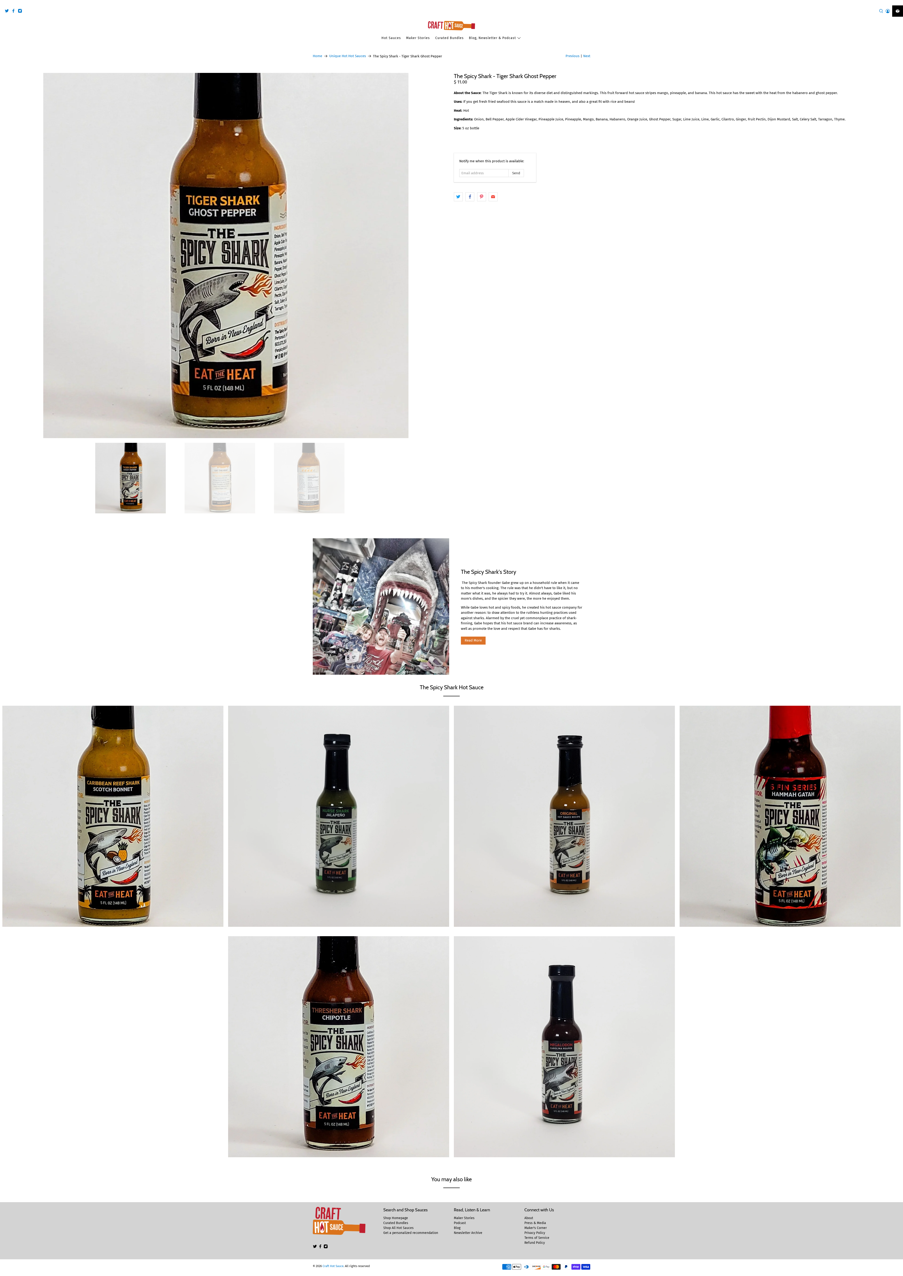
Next (586, 56)
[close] (898, 2)
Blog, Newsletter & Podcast (492, 38)
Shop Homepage (395, 1218)
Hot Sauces (391, 38)
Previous (572, 56)
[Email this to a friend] (493, 196)
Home (317, 56)
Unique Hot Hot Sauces (347, 56)
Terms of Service (536, 1238)
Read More (473, 640)
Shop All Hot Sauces (398, 1228)
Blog (457, 1228)
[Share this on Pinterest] (481, 196)
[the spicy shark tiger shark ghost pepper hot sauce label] (225, 255)
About (528, 1218)
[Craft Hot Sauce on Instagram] (21, 11)
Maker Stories (418, 38)
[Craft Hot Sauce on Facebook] (14, 11)
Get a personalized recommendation (410, 1233)
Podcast (460, 1223)
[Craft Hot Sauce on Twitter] (8, 11)
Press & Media (535, 1223)
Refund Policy (534, 1243)
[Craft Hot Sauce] (451, 25)
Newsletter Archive (468, 1233)
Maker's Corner (535, 1228)
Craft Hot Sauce (333, 1266)
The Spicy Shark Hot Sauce (451, 687)
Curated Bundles (449, 38)
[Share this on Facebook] (469, 196)
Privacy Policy (534, 1233)
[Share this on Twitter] (458, 196)
